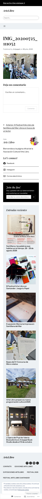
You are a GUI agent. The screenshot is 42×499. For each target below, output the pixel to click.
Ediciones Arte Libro (24, 466)
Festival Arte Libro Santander (16, 478)
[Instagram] (30, 463)
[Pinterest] (27, 463)
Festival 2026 (32, 472)
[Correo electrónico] (37, 463)
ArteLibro (8, 10)
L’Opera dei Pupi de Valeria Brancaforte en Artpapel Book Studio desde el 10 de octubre (19, 440)
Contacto (7, 466)
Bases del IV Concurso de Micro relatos (17, 363)
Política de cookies (23, 490)
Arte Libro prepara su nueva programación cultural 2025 (18, 401)
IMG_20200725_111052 (20, 41)
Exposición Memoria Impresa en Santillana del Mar (20, 325)
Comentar (31, 108)
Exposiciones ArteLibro (13, 472)
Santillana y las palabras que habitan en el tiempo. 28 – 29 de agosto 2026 (19, 248)
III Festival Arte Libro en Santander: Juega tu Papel (17, 287)
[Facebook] (34, 463)
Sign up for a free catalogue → (14, 3)
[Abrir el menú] (4, 26)
